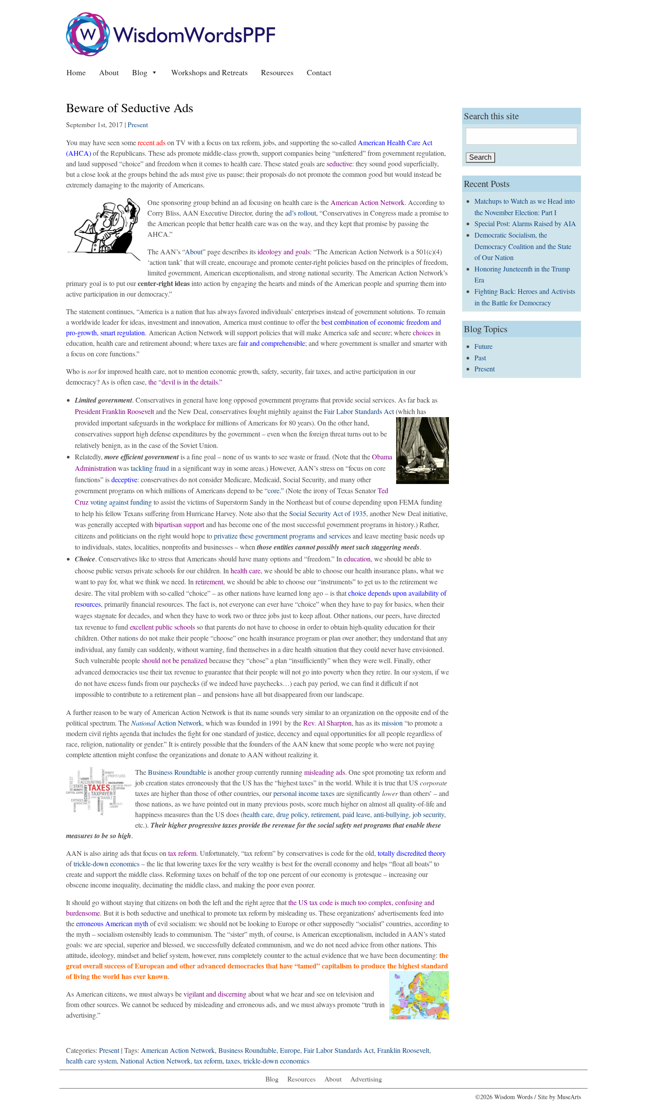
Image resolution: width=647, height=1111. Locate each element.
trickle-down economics (107, 863)
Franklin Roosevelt (403, 1050)
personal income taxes (304, 793)
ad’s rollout (300, 212)
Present (138, 124)
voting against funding (122, 501)
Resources (277, 72)
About (109, 72)
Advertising (366, 1078)
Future (483, 346)
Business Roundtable (178, 772)
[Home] (170, 33)
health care (258, 814)
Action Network (166, 722)
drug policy (292, 814)
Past (480, 357)
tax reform (208, 1060)
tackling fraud (151, 468)
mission (393, 722)
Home (76, 72)
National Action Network (155, 1060)
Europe (290, 1050)
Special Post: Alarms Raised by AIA (525, 223)
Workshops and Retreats (209, 72)
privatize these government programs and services (282, 535)
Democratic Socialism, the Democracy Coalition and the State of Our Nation (522, 246)
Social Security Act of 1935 (327, 513)
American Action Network (178, 1050)
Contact (319, 72)
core (273, 490)
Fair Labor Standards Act (359, 411)
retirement (325, 814)
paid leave (356, 814)
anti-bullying (391, 814)
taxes (233, 1060)
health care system (91, 1060)
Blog (139, 72)
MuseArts (569, 1097)
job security (428, 814)
